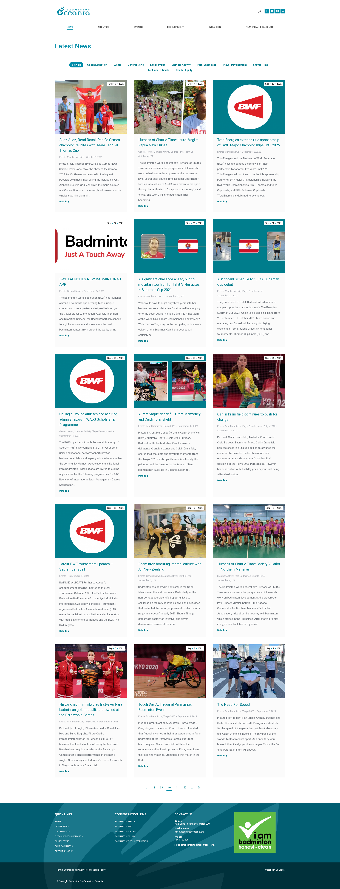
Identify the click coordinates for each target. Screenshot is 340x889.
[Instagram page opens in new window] (277, 11)
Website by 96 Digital (275, 870)
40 (169, 787)
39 (161, 787)
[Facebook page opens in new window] (267, 11)
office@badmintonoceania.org (189, 832)
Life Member (157, 64)
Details (63, 201)
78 (199, 787)
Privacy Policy (84, 870)
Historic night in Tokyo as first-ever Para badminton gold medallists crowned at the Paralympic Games (90, 709)
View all (76, 64)
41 (177, 787)
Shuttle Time (260, 64)
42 (184, 787)
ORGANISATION (62, 831)
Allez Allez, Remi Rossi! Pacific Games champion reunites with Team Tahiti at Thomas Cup (89, 145)
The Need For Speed (233, 704)
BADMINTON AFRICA (125, 821)
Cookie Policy (99, 870)
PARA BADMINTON (64, 846)
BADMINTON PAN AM (125, 836)
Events (117, 64)
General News (136, 64)
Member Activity (181, 64)
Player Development (235, 64)
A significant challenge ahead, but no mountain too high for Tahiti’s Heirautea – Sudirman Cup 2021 (169, 284)
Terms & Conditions (66, 870)
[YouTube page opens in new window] (272, 11)
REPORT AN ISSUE (64, 851)
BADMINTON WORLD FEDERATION (131, 841)
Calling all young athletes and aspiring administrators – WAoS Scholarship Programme (88, 419)
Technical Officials (158, 70)
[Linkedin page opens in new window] (282, 11)
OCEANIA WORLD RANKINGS (69, 836)
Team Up (189, 151)
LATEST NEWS (62, 826)
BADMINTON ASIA (123, 826)
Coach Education (97, 64)
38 (153, 787)
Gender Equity (184, 70)
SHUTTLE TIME (62, 841)
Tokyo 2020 (169, 426)
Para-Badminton (207, 64)
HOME (58, 821)
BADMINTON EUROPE (125, 831)
